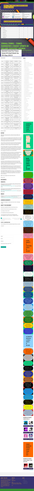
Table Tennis (26, 108)
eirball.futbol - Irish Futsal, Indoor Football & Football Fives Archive (28, 294)
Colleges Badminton (26, 69)
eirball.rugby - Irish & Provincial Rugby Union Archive (28, 212)
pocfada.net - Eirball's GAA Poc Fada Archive (28, 325)
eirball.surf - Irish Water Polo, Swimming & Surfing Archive (28, 307)
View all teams (31, 440)
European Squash (26, 104)
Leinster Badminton (26, 76)
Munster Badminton (24, 54)
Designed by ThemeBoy (30, 489)
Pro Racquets (26, 113)
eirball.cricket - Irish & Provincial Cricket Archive (28, 236)
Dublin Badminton (26, 79)
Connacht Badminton (27, 73)
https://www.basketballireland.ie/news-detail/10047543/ (9, 190)
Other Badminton (26, 68)
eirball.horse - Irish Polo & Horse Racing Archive (28, 402)
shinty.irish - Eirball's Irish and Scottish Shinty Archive (28, 374)
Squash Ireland (26, 103)
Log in (24, 479)
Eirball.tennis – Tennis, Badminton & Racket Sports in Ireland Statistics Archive (15, 46)
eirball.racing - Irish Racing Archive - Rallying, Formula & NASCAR (28, 412)
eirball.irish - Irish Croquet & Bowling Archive (28, 289)
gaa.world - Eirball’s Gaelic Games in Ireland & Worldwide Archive (28, 175)
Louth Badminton (26, 80)
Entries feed (25, 480)
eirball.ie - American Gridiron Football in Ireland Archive (28, 180)
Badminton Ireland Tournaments (28, 64)
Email (2, 238)
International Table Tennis (27, 109)
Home (25, 59)
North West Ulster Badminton (28, 93)
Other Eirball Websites (27, 120)
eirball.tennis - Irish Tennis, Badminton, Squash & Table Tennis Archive (28, 223)
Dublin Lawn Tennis (26, 98)
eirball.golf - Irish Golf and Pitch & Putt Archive (28, 284)
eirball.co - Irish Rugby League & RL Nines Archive (28, 263)
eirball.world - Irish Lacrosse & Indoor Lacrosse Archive (28, 202)
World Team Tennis (26, 114)
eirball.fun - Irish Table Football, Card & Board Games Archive (28, 351)
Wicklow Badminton (26, 85)
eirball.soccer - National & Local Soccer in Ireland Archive (28, 217)
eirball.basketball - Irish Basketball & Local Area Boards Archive (28, 186)
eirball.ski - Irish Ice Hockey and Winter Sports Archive (28, 192)
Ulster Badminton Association (28, 92)
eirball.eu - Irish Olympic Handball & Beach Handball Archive (28, 301)
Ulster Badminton (30, 54)
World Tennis (26, 115)
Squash (25, 102)
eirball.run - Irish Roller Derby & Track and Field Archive (28, 385)
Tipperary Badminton (27, 90)
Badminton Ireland (26, 62)
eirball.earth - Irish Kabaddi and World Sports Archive (28, 379)
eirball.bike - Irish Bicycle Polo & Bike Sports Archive (28, 407)
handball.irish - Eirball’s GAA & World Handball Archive (28, 313)
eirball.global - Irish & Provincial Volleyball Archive (28, 207)
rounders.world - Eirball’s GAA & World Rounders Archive (28, 319)
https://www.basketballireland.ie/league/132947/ (8, 185)
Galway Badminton (26, 75)
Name (2, 236)
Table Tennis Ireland (26, 110)
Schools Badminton (26, 70)
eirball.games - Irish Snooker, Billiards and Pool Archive (28, 279)
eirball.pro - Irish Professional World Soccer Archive (28, 274)
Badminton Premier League (27, 63)
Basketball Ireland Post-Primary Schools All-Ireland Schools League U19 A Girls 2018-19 (6, 219)
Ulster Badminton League (27, 96)
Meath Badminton (26, 81)
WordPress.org (25, 483)
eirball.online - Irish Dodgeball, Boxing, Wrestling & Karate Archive (28, 391)
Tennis (25, 97)
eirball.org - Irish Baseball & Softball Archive (28, 197)
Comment (2, 225)
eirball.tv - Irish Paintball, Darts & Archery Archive (28, 363)
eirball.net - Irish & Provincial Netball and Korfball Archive (28, 257)
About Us (25, 116)
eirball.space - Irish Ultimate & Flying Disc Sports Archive (28, 368)
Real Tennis (25, 99)
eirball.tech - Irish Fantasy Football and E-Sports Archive (28, 357)
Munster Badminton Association (28, 87)
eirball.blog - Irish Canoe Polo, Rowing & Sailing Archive (28, 397)
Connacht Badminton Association (28, 74)
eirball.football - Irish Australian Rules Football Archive (28, 268)
